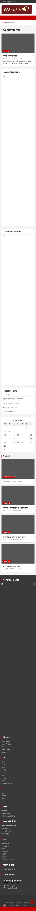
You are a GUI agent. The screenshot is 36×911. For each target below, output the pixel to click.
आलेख (3, 762)
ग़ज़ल (3, 801)
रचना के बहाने (5, 834)
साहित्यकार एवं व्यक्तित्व (8, 816)
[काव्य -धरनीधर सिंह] (18, 43)
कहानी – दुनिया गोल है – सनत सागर (13, 399)
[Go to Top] (32, 902)
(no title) (6, 395)
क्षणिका (4, 796)
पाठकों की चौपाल (6, 744)
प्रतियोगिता (5, 854)
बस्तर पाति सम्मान (6, 831)
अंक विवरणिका (6, 843)
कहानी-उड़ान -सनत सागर (10, 407)
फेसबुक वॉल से (6, 828)
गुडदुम (3, 849)
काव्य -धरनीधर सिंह (10, 56)
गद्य (14, 477)
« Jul (4, 450)
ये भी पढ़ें (6, 456)
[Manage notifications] (4, 905)
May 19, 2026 (7, 569)
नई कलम (4, 752)
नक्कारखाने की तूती (7, 750)
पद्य (8, 51)
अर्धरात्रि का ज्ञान (7, 477)
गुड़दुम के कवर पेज (8, 411)
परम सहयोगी (5, 846)
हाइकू (3, 798)
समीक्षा (3, 781)
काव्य (5, 51)
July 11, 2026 (7, 511)
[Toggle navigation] (4, 18)
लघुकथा (4, 773)
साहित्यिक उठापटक (7, 860)
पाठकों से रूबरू (6, 741)
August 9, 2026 (8, 481)
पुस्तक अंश (5, 852)
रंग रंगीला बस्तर (6, 813)
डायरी (3, 767)
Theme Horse (20, 905)
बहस (3, 747)
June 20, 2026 (7, 540)
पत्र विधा (4, 770)
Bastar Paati (18, 58)
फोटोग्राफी (4, 857)
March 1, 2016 (7, 58)
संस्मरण (4, 778)
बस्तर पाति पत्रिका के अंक (9, 869)
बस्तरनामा (4, 811)
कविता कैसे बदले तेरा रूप (9, 826)
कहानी (5, 503)
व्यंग (3, 775)
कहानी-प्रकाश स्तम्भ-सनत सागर (11, 403)
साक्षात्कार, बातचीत (7, 783)
